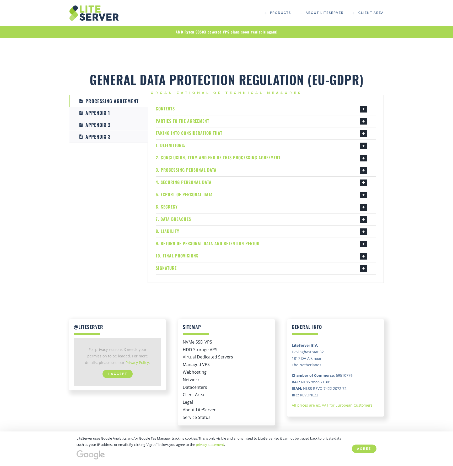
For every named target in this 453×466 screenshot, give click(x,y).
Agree (364, 449)
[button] (266, 109)
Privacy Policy (137, 362)
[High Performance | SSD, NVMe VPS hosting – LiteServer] (95, 6)
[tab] (108, 101)
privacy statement (210, 444)
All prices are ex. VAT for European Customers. (333, 405)
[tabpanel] (266, 189)
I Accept (117, 374)
